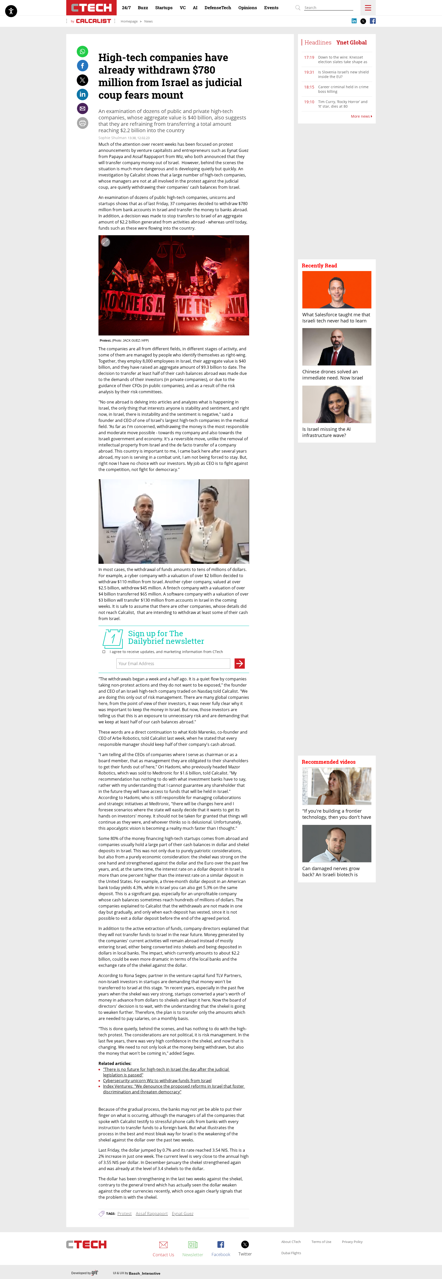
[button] (337, 191)
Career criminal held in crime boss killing (343, 89)
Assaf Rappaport (152, 1213)
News (148, 21)
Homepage (129, 21)
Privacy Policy (352, 1242)
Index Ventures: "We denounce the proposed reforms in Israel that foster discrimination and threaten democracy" (174, 1089)
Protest (124, 1213)
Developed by (81, 1273)
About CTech (291, 1242)
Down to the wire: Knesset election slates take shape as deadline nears (342, 62)
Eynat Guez (182, 1213)
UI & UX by (136, 1273)
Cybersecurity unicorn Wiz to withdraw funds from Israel (157, 1080)
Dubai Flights (291, 1253)
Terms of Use (321, 1242)
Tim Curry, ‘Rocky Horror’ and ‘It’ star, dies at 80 (343, 104)
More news (361, 116)
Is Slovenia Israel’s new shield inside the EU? (343, 74)
